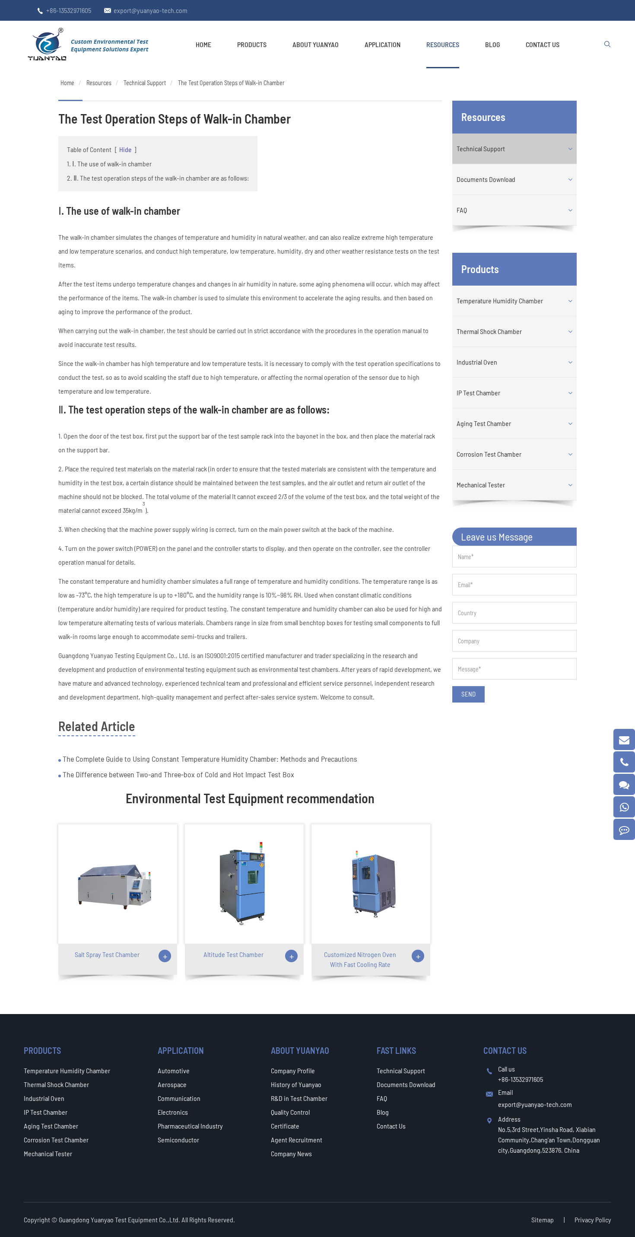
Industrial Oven (477, 362)
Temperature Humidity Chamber (500, 300)
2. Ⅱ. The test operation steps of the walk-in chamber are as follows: (158, 178)
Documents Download (486, 179)
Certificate (285, 1126)
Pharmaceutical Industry (190, 1126)
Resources (442, 44)
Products (252, 44)
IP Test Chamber (478, 392)
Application (382, 44)
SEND (468, 694)
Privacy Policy (593, 1219)
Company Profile (293, 1070)
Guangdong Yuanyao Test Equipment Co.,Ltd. (120, 1219)
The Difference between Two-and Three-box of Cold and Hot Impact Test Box (177, 774)
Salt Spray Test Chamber (107, 954)
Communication (179, 1098)
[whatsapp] (624, 806)
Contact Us (542, 44)
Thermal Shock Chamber (489, 331)
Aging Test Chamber (484, 423)
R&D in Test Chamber (299, 1098)
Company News (291, 1153)
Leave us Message (497, 536)
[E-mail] (624, 739)
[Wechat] (624, 784)
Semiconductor (178, 1139)
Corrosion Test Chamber (489, 454)
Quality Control (290, 1112)
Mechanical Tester (481, 484)
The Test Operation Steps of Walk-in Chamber (231, 82)
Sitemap (542, 1219)
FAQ (462, 210)
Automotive (174, 1070)
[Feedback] (624, 829)
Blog (492, 44)
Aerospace (172, 1084)
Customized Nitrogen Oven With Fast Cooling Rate (360, 959)
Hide (125, 149)
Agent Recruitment (296, 1139)
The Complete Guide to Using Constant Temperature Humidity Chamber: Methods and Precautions (209, 758)
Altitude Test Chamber (233, 954)
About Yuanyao (315, 44)
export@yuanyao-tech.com (150, 10)
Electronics (173, 1112)
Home (203, 44)
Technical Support (145, 82)
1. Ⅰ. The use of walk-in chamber (109, 163)
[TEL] (624, 762)
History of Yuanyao (296, 1084)
